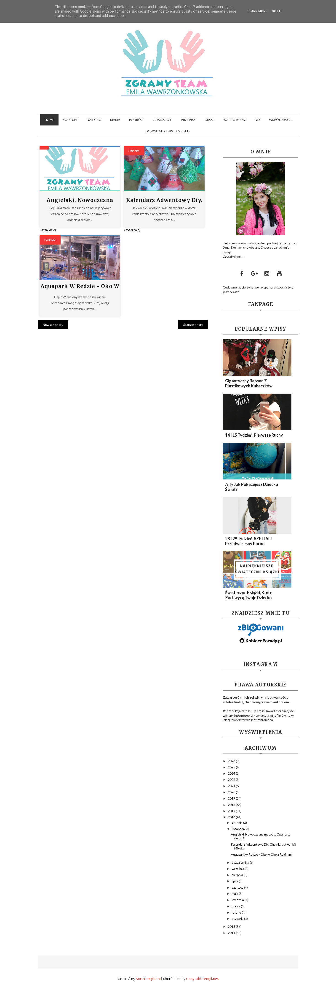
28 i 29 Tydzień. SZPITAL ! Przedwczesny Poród (248, 541)
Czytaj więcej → (234, 257)
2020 (232, 792)
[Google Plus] (254, 273)
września (238, 869)
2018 (232, 805)
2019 (232, 798)
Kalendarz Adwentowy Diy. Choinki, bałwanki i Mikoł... (263, 846)
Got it (277, 11)
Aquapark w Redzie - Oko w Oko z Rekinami (261, 854)
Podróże (137, 120)
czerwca (238, 887)
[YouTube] (279, 273)
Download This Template (168, 131)
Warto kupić (234, 120)
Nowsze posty (53, 325)
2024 (232, 773)
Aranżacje (162, 120)
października (241, 862)
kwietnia (238, 900)
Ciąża (210, 120)
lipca (235, 881)
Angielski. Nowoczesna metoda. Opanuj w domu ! (260, 836)
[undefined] (80, 168)
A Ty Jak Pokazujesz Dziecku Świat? (251, 487)
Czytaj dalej (48, 230)
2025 (232, 767)
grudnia (237, 823)
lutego (237, 912)
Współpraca (280, 120)
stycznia (238, 918)
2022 (232, 779)
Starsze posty (193, 325)
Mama (115, 120)
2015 (232, 926)
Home (49, 120)
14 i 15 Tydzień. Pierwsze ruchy (254, 435)
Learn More (257, 11)
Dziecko (94, 120)
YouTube (70, 120)
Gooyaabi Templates (202, 979)
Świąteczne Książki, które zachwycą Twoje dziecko (248, 595)
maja (235, 893)
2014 (232, 933)
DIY (257, 120)
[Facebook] (242, 273)
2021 (232, 786)
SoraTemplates (148, 979)
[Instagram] (267, 273)
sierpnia (238, 875)
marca (236, 906)
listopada (238, 829)
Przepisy (188, 120)
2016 (232, 817)
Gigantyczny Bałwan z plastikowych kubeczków (248, 383)
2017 (232, 811)
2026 (232, 761)
